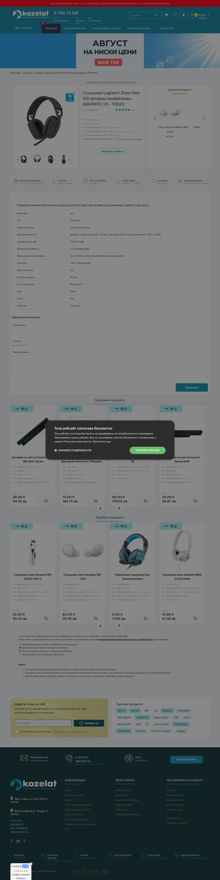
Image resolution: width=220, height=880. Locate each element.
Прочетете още (102, 441)
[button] (72, 450)
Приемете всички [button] (147, 450)
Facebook (19, 866)
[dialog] (110, 440)
